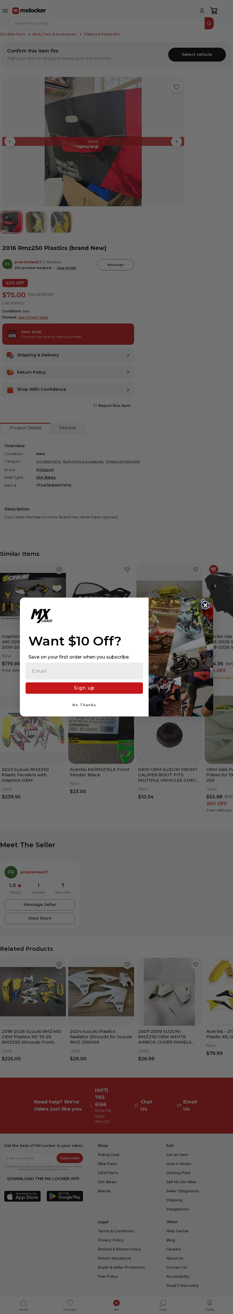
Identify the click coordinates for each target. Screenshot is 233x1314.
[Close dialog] (205, 605)
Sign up (84, 688)
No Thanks (84, 705)
